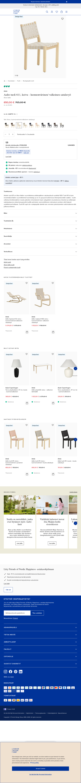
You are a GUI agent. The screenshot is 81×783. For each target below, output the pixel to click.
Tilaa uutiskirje (37, 613)
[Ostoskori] (61, 11)
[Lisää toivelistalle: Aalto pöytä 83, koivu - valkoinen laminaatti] (52, 354)
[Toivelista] (57, 11)
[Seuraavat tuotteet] (75, 368)
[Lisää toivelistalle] (62, 18)
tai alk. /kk (10, 114)
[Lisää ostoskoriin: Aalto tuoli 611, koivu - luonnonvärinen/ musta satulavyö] (53, 474)
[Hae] (47, 11)
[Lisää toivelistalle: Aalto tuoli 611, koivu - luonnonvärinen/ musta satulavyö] (52, 425)
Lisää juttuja (73, 492)
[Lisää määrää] (12, 134)
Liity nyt (26, 153)
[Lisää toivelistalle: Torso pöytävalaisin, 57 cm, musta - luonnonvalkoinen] (26, 354)
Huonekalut (11, 81)
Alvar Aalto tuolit (9, 265)
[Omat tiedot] (52, 11)
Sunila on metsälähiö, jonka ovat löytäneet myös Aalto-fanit (20, 522)
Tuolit (18, 81)
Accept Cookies (40, 768)
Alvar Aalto (7, 98)
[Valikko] (66, 11)
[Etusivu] (4, 81)
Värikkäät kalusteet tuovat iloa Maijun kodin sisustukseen (52, 522)
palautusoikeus (27, 165)
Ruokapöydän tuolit (28, 81)
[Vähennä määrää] (5, 134)
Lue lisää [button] (8, 156)
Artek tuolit (7, 262)
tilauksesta (32, 168)
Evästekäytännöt (52, 713)
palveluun (37, 172)
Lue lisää (6, 583)
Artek (5, 91)
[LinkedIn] (20, 671)
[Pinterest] (15, 671)
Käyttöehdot (29, 713)
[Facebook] (10, 671)
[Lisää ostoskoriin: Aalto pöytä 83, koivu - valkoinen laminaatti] (53, 403)
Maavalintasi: (8, 618)
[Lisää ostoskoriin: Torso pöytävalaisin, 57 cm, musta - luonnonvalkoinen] (27, 403)
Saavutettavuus (62, 713)
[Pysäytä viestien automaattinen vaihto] (66, 1)
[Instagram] (5, 671)
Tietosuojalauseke (40, 713)
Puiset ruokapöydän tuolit (12, 267)
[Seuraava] (75, 523)
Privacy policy (34, 763)
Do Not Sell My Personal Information (14, 713)
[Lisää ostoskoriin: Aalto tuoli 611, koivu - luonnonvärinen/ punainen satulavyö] (27, 474)
